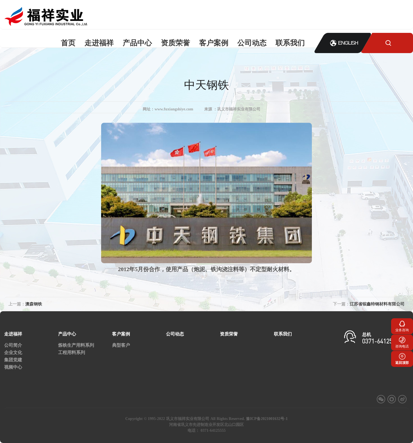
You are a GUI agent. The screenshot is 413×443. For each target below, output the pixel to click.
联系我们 (290, 43)
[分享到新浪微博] (402, 399)
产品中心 (137, 43)
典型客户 (121, 345)
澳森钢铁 (33, 304)
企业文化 (13, 352)
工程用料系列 (71, 352)
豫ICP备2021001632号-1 (267, 419)
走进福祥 (99, 43)
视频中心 (13, 367)
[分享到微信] (381, 399)
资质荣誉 (175, 43)
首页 (68, 43)
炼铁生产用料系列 (76, 345)
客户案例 (213, 43)
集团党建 (13, 359)
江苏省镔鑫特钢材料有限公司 (377, 304)
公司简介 (13, 345)
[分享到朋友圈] (391, 399)
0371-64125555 (382, 342)
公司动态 (252, 43)
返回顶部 (402, 363)
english (348, 43)
